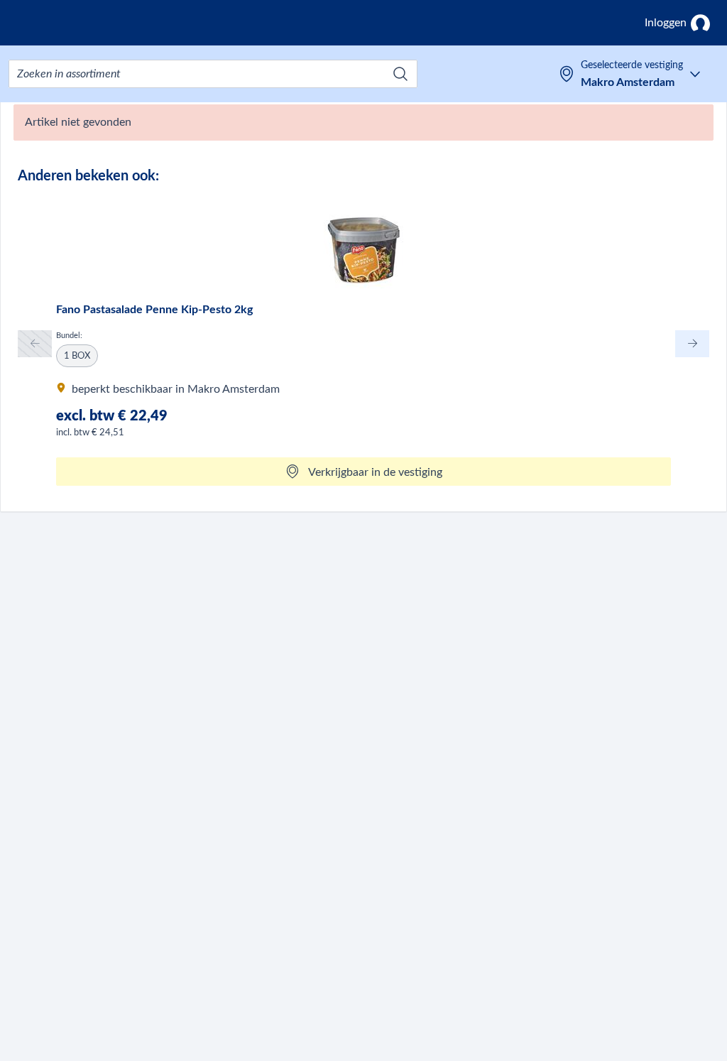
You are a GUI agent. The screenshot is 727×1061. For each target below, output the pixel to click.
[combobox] (213, 74)
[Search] (400, 74)
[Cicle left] (35, 343)
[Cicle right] (692, 343)
